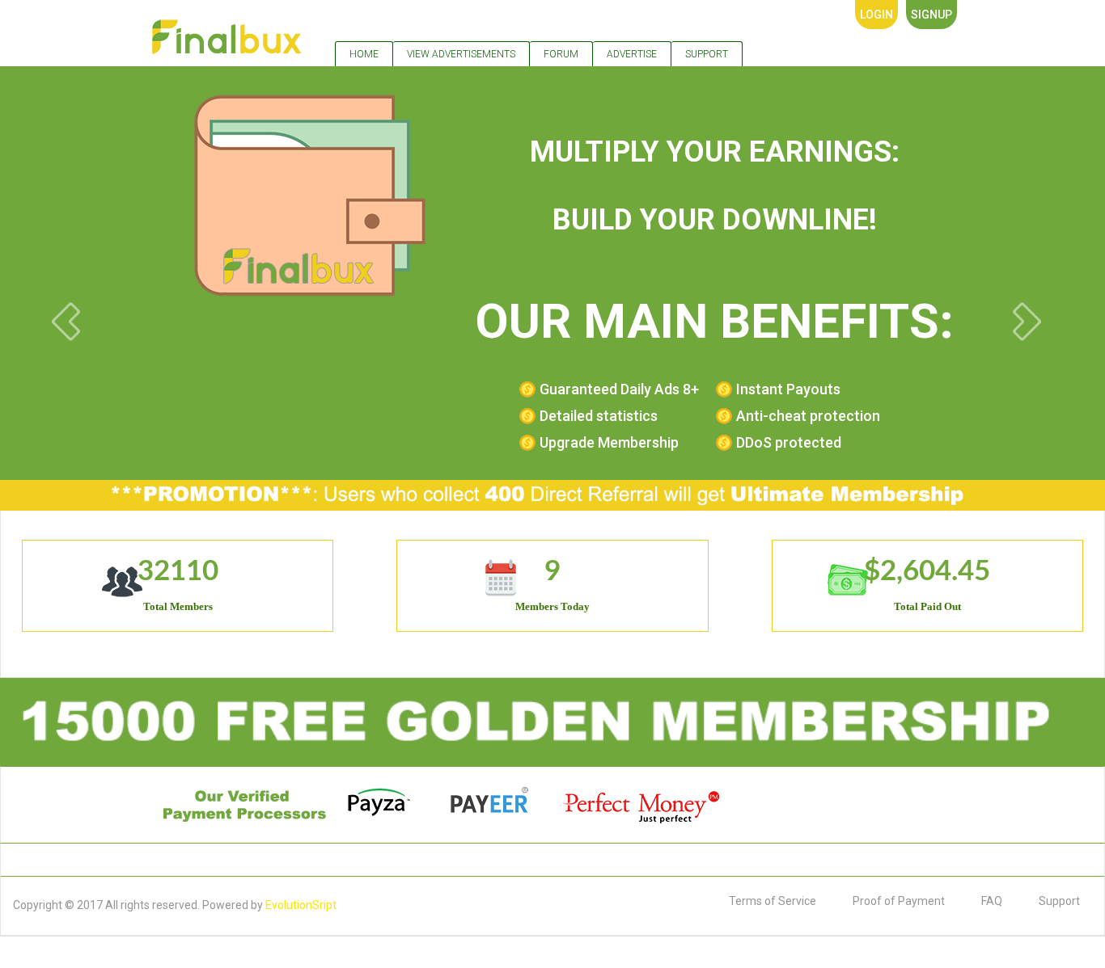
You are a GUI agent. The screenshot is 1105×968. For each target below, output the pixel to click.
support (706, 54)
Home (364, 54)
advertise (632, 54)
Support (1059, 900)
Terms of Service (772, 900)
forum (561, 54)
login (876, 14)
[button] (208, 265)
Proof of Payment (899, 900)
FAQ (991, 900)
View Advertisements (461, 54)
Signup (931, 14)
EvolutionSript (301, 905)
